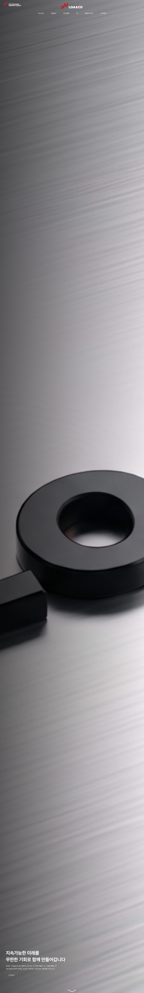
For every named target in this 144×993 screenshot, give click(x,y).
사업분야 (53, 13)
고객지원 (103, 13)
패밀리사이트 (89, 13)
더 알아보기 (11, 975)
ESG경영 (66, 13)
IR (77, 13)
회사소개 (40, 13)
